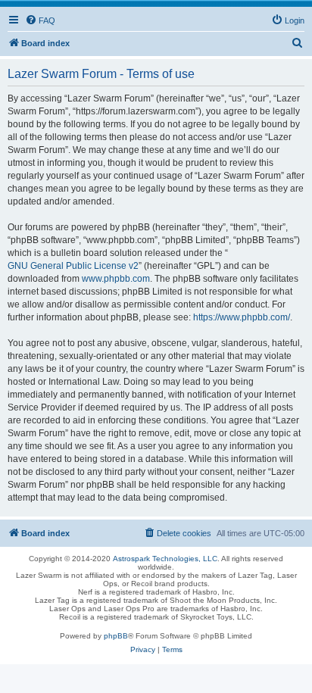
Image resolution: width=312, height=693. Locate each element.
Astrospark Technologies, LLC (165, 558)
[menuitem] (40, 20)
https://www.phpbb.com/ (241, 317)
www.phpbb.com (116, 278)
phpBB (116, 636)
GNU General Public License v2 (73, 266)
